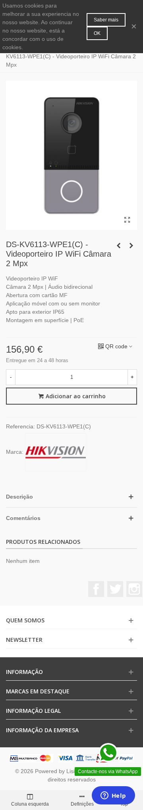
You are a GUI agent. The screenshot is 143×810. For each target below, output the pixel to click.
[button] (71, 496)
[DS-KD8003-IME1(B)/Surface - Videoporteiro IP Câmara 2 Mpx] (118, 245)
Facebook (96, 589)
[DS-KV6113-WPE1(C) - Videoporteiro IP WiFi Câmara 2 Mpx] (127, 220)
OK (97, 33)
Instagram (134, 589)
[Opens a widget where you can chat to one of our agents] (113, 796)
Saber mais (106, 20)
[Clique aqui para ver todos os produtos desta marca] (55, 452)
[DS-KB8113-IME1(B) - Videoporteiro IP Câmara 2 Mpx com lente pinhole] (131, 245)
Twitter (115, 589)
